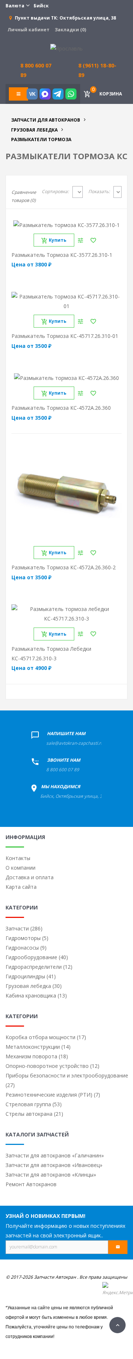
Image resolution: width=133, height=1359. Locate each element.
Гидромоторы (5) (27, 937)
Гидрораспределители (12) (39, 966)
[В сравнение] (80, 240)
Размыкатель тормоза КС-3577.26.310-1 (61, 254)
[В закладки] (93, 240)
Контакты (18, 858)
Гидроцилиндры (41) (31, 976)
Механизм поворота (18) (37, 1056)
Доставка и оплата (30, 877)
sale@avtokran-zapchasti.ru (74, 743)
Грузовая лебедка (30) (34, 985)
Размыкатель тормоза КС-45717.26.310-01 (64, 335)
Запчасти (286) (24, 928)
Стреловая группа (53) (34, 1104)
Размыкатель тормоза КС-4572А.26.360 (61, 407)
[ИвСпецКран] (66, 48)
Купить (57, 240)
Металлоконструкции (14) (38, 1046)
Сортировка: (55, 191)
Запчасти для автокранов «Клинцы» (51, 1174)
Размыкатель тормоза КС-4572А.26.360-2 (63, 567)
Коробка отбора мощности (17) (46, 1037)
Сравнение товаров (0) (23, 196)
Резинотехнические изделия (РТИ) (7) (53, 1094)
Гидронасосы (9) (26, 947)
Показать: (99, 191)
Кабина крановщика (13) (36, 995)
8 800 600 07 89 (62, 769)
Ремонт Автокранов (31, 1184)
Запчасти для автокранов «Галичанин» (55, 1155)
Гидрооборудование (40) (37, 957)
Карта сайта (21, 886)
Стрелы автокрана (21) (34, 1113)
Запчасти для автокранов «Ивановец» (54, 1164)
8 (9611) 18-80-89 (97, 70)
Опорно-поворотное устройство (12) (52, 1065)
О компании (20, 867)
